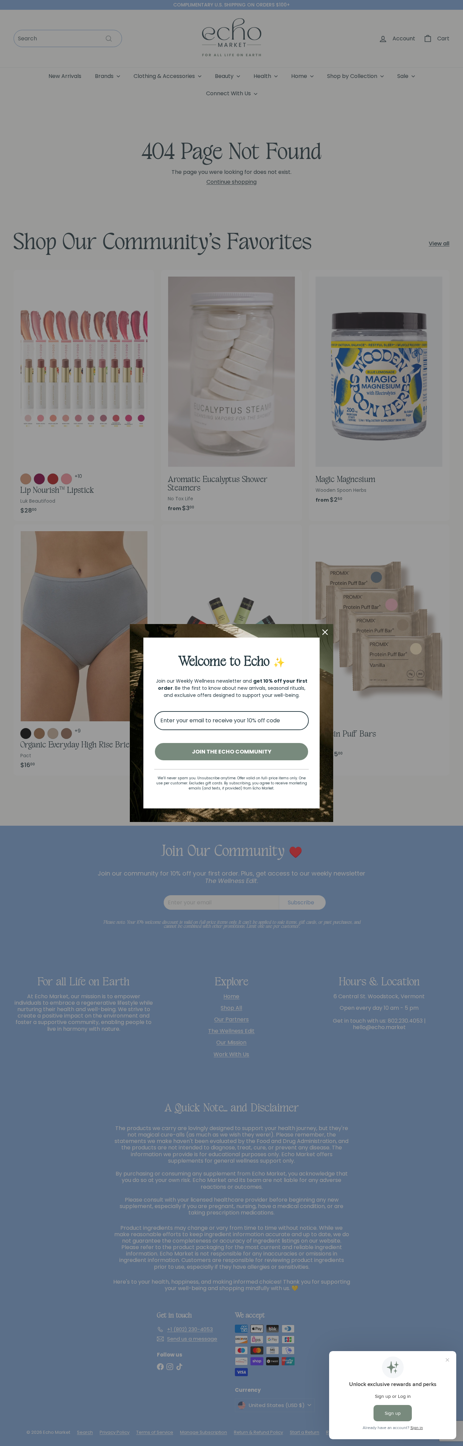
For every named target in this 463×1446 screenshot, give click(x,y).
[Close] (325, 632)
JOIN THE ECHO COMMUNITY (231, 752)
